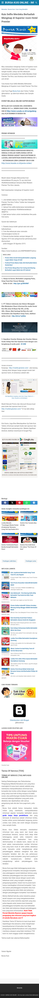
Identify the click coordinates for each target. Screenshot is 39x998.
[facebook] (5, 503)
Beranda (19, 988)
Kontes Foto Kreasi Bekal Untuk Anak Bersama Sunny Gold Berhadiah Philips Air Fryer (24, 671)
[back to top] (35, 993)
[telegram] (34, 503)
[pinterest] (19, 503)
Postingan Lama (31, 561)
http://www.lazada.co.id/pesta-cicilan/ (17, 163)
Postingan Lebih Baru (9, 561)
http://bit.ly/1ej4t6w (19, 316)
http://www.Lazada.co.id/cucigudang (21, 111)
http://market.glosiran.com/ (19, 368)
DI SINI (23, 344)
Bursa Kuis (17, 91)
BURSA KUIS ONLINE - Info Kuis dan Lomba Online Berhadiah (22, 995)
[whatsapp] (26, 503)
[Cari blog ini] (36, 2)
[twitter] (12, 503)
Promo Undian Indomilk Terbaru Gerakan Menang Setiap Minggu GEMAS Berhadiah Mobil (23, 607)
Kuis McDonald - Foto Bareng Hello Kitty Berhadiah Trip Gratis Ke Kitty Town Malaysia (23, 595)
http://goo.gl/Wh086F (21, 283)
